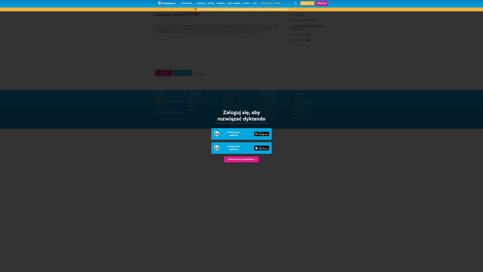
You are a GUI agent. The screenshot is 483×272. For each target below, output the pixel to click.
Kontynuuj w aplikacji (234, 133)
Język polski (186, 3)
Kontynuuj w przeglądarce (241, 159)
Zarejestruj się (307, 3)
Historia (211, 3)
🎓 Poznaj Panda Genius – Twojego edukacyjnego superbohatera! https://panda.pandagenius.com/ (241, 9)
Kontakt (246, 3)
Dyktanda (201, 3)
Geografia (221, 3)
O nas (254, 3)
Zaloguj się (321, 3)
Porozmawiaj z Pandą (269, 3)
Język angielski (233, 3)
